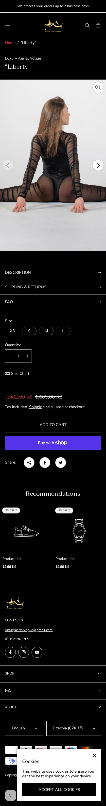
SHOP (9, 673)
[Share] (29, 462)
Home (10, 42)
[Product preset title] (26, 531)
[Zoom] (98, 87)
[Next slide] (98, 165)
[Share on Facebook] (44, 462)
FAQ (9, 302)
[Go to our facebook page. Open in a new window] (10, 652)
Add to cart (53, 424)
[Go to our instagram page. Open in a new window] (23, 652)
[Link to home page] (15, 604)
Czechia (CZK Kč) (68, 728)
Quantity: (13, 345)
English (18, 728)
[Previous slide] (7, 165)
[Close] (94, 755)
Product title (11, 559)
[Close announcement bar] (98, 6)
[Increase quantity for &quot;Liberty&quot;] (27, 356)
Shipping (37, 407)
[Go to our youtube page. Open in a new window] (37, 652)
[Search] (87, 25)
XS (12, 331)
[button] (29, 255)
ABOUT (11, 707)
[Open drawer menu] (7, 25)
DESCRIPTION (18, 272)
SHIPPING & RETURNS (25, 287)
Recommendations (53, 493)
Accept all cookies (59, 789)
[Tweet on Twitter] (60, 462)
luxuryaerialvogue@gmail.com (29, 630)
